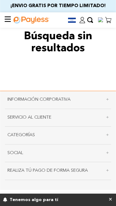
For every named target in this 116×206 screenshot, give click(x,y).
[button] (69, 20)
